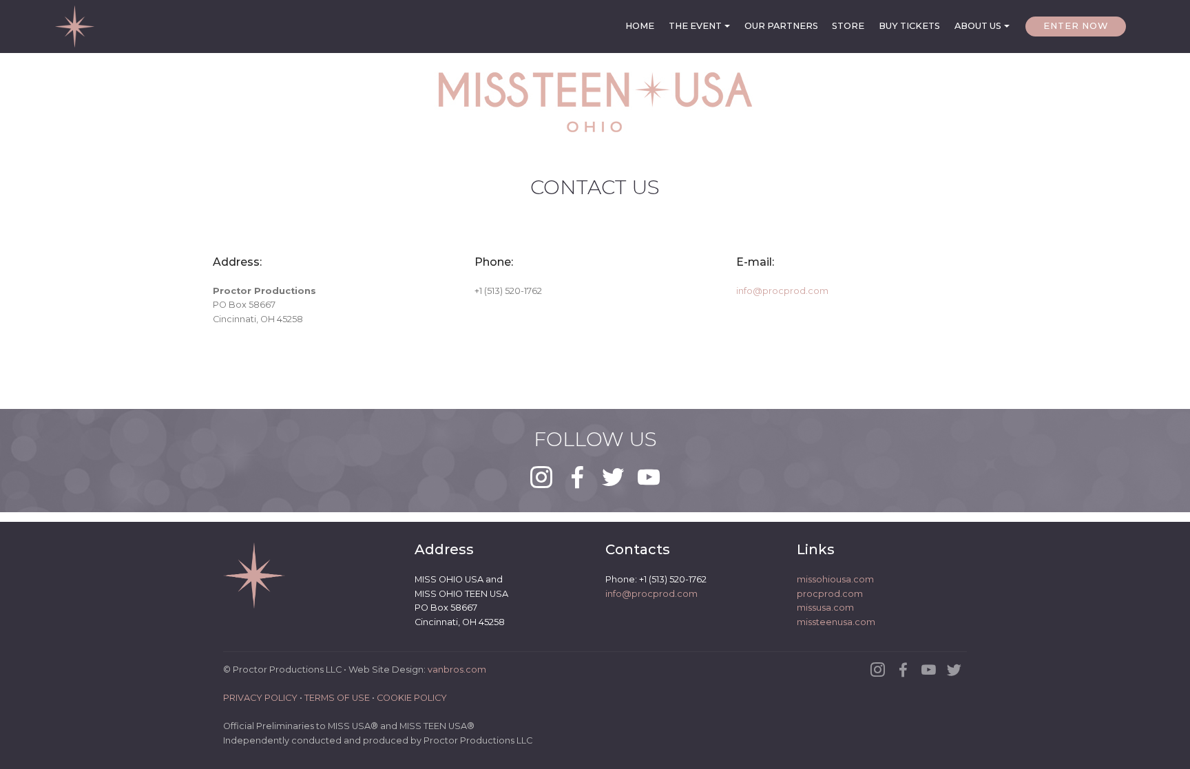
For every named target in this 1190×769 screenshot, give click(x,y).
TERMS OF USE (337, 698)
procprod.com (830, 594)
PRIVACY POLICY (260, 698)
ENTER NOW (1075, 26)
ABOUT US (977, 26)
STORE (848, 26)
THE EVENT (695, 26)
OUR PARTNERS (781, 26)
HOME (639, 26)
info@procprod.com (782, 291)
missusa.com (825, 607)
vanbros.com (457, 669)
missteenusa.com (836, 622)
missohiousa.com (835, 579)
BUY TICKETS (909, 26)
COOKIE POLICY (412, 698)
